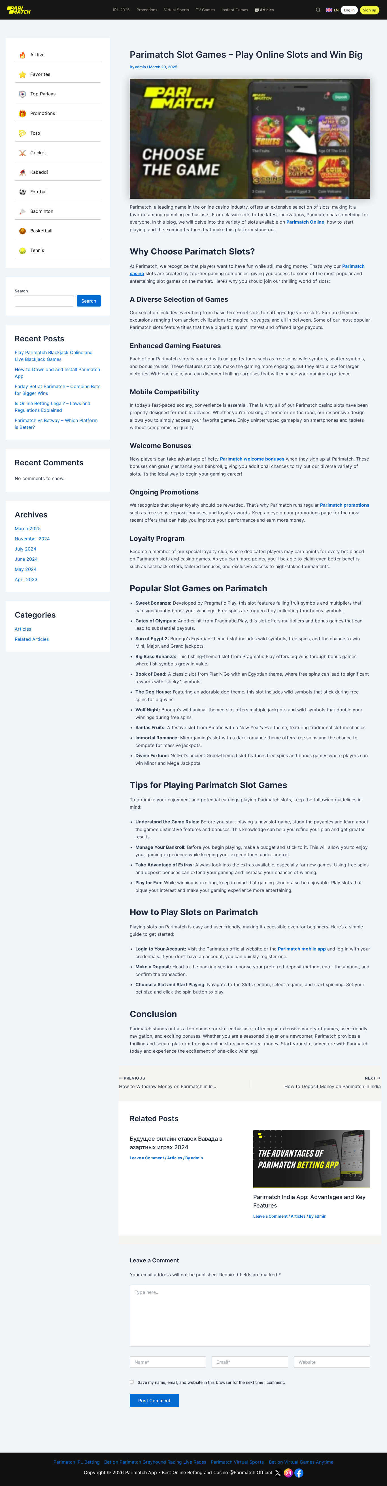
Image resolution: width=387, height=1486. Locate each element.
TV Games (205, 9)
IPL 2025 (121, 9)
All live (37, 54)
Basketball (41, 231)
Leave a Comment (147, 1157)
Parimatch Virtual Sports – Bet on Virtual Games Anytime (272, 1462)
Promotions (147, 9)
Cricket (38, 152)
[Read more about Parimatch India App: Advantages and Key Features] (311, 1159)
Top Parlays (43, 94)
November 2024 (32, 538)
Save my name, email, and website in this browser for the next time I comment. (211, 1382)
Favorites (40, 74)
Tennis (37, 250)
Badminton (41, 211)
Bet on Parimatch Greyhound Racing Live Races (155, 1462)
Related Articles (32, 639)
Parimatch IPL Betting (77, 1462)
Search (21, 290)
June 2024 (26, 559)
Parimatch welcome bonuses (252, 459)
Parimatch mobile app (302, 949)
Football (39, 191)
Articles (23, 629)
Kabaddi (39, 172)
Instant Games (235, 9)
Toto (35, 133)
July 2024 (25, 549)
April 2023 (26, 579)
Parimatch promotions (344, 505)
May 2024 (26, 569)
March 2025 (28, 528)
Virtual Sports (176, 9)
